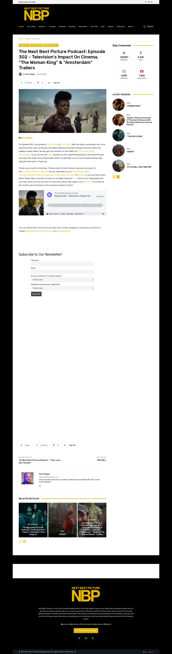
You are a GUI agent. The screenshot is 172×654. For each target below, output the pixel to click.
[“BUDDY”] (62, 520)
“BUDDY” (63, 534)
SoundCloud (78, 171)
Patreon (88, 182)
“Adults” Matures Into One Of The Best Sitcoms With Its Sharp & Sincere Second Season (139, 121)
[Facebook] (145, 2)
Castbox (81, 175)
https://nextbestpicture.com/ (48, 477)
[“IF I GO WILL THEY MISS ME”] (118, 166)
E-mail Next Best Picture (86, 630)
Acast (73, 175)
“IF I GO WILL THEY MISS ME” (139, 167)
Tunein (57, 175)
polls (50, 155)
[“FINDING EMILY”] (118, 105)
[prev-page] (20, 541)
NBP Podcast (50, 45)
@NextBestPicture (34, 231)
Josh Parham (52, 144)
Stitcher (39, 175)
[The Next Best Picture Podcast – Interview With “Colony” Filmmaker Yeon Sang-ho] (33, 520)
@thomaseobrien (63, 231)
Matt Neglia (30, 74)
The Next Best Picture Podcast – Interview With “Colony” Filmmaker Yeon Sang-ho (33, 530)
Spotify (31, 175)
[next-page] (24, 541)
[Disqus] (62, 333)
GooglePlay (48, 175)
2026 (62, 531)
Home (21, 39)
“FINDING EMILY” (134, 106)
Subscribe (142, 70)
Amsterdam (24, 155)
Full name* (35, 260)
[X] (151, 2)
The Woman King (86, 151)
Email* (33, 268)
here (75, 178)
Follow (124, 52)
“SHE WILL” (101, 460)
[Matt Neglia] (21, 74)
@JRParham (48, 231)
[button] (147, 26)
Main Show (36, 39)
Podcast (28, 39)
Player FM (65, 175)
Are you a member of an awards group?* (46, 276)
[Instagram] (148, 2)
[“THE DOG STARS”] (118, 135)
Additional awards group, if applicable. (45, 284)
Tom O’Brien (65, 144)
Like (140, 52)
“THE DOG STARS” (135, 136)
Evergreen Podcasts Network (35, 171)
